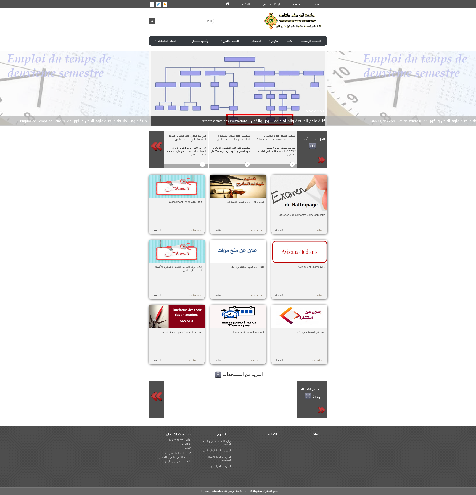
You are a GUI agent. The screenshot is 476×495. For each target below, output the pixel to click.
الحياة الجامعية (166, 41)
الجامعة (297, 4)
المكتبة (246, 4)
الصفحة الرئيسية (311, 41)
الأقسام (255, 41)
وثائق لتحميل (199, 41)
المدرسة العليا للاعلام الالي (217, 450)
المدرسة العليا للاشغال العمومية (219, 458)
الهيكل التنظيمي (271, 4)
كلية (289, 41)
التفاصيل (156, 230)
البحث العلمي (230, 41)
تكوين (274, 41)
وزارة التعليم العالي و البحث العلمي (216, 443)
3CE (200, 491)
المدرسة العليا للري (220, 466)
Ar (318, 4)
